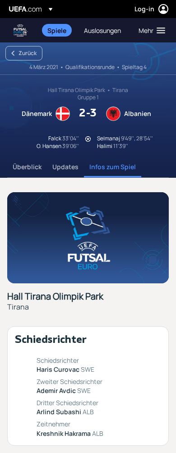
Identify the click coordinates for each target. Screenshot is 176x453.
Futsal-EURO (20, 30)
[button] (150, 30)
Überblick (27, 166)
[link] (57, 30)
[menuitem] (58, 30)
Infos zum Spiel (112, 166)
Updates (65, 166)
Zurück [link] (28, 53)
